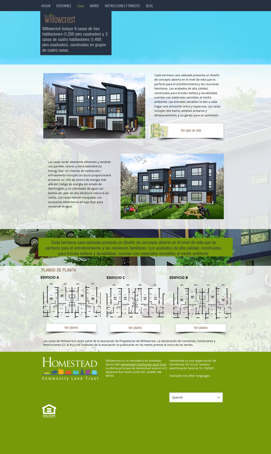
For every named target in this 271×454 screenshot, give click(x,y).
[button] (191, 130)
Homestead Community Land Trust (143, 364)
